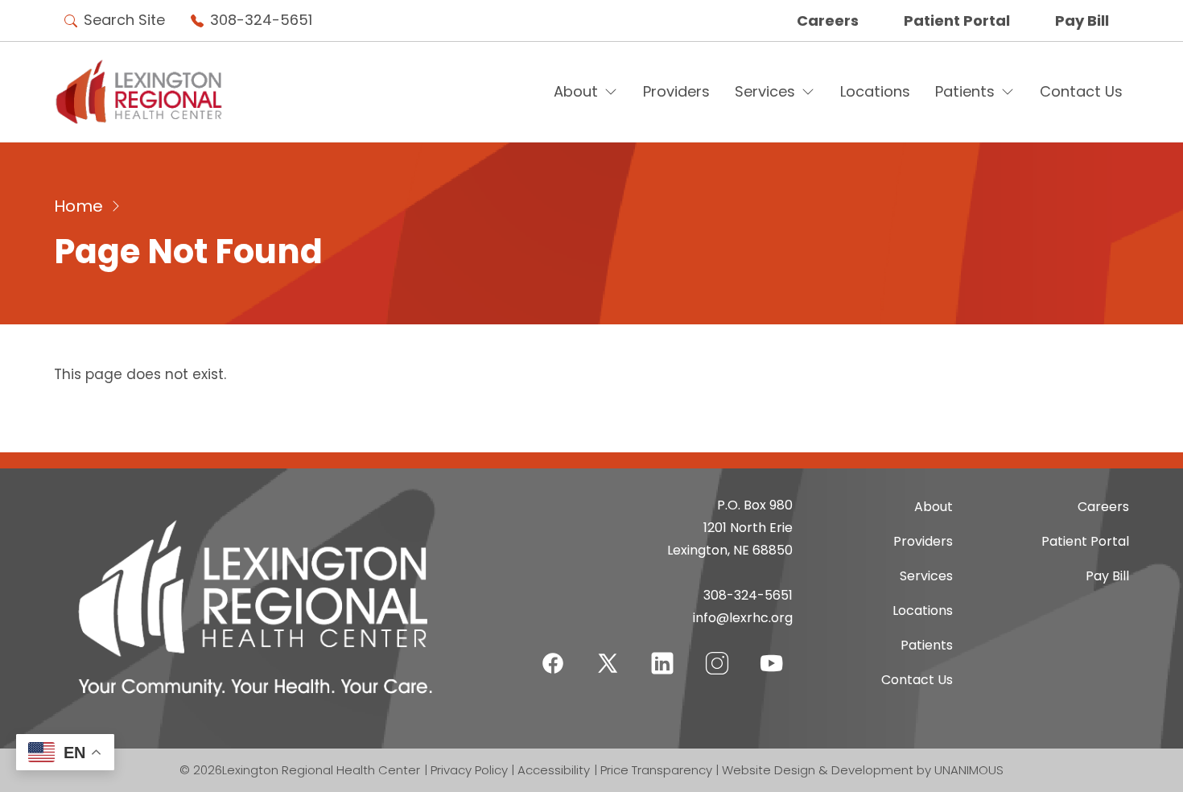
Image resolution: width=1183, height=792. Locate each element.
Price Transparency (656, 769)
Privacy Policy (469, 769)
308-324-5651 (261, 20)
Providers (676, 91)
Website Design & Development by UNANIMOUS (863, 769)
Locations (875, 91)
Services (765, 91)
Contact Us (1081, 91)
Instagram (717, 653)
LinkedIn (662, 653)
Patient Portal (957, 20)
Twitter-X (607, 663)
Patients (965, 91)
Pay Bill (1082, 20)
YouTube (771, 653)
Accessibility (553, 769)
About (576, 91)
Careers (828, 20)
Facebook (553, 653)
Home (78, 206)
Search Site (124, 20)
